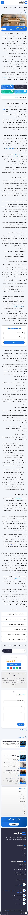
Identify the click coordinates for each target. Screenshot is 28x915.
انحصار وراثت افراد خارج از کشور (20, 872)
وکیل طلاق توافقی (22, 864)
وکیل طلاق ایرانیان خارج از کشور (20, 869)
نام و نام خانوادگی (19, 332)
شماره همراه (20, 336)
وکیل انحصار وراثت (14, 156)
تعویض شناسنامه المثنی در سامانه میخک (11, 763)
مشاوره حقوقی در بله (18, 903)
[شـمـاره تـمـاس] (24, 884)
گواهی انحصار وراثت (10, 148)
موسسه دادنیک (9, 910)
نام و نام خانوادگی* (19, 700)
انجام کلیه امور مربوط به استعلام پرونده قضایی (11, 756)
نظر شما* (21, 713)
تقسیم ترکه (4, 77)
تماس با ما (24, 856)
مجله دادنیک (23, 851)
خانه (24, 15)
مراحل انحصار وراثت (17, 154)
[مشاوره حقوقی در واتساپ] (24, 895)
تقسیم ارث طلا (18, 498)
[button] (20, 668)
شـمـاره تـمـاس (19, 884)
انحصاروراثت (18, 12)
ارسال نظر (21, 724)
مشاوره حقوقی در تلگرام (17, 899)
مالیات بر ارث (18, 578)
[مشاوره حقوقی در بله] (24, 903)
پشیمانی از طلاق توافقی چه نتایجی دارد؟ (11, 778)
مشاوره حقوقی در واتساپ (17, 895)
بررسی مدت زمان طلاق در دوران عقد (12, 770)
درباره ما (24, 853)
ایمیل (22, 706)
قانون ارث (11, 544)
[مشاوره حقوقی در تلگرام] (24, 899)
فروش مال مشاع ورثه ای (19, 306)
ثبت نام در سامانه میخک (21, 874)
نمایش (16, 97)
